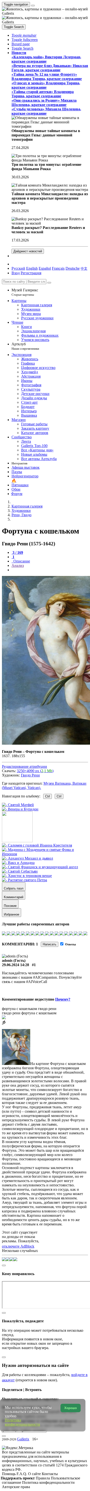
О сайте (35, 1474)
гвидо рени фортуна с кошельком (29, 1013)
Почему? (62, 999)
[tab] (17, 552)
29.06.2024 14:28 (15, 965)
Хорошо (70, 1408)
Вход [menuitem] (16, 273)
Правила (43, 1478)
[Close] (49, 282)
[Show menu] (33, 5)
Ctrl (47, 796)
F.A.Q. (22, 1474)
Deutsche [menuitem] (73, 268)
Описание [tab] (21, 561)
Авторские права (16, 1487)
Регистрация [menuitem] (31, 273)
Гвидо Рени (30, 775)
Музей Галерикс (25, 292)
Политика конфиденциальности (48, 1482)
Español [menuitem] (45, 268)
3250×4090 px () (35, 771)
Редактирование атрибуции (24, 766)
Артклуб (25, 346)
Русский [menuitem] (18, 268)
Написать (49, 944)
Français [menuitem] (58, 268)
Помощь (9, 1474)
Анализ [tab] (18, 565)
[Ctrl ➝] (37, 845)
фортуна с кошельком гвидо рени (29, 1009)
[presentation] (50, 570)
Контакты (50, 1474)
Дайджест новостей (27, 251)
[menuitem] (84, 268)
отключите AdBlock (18, 1246)
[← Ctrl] (20, 809)
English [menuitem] (32, 268)
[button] (24, 35)
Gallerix (23, 1439)
